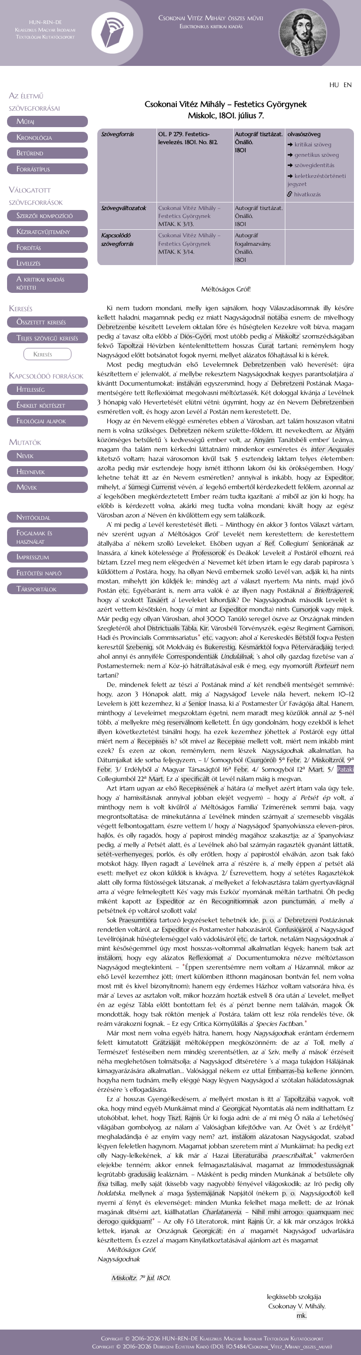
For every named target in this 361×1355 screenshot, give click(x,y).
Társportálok (36, 588)
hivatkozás (307, 194)
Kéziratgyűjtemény (43, 231)
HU (334, 85)
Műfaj (25, 121)
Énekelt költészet (40, 405)
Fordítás (28, 247)
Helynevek (30, 471)
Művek (26, 487)
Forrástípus (33, 168)
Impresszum (32, 556)
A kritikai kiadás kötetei (40, 283)
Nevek (24, 455)
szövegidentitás (314, 165)
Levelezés (28, 262)
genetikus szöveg (317, 154)
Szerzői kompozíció (44, 215)
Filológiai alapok (41, 420)
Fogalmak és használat (34, 537)
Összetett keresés (41, 321)
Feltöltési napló (39, 572)
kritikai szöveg (313, 144)
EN (348, 85)
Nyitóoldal (33, 517)
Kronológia (34, 137)
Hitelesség (30, 389)
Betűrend (29, 152)
